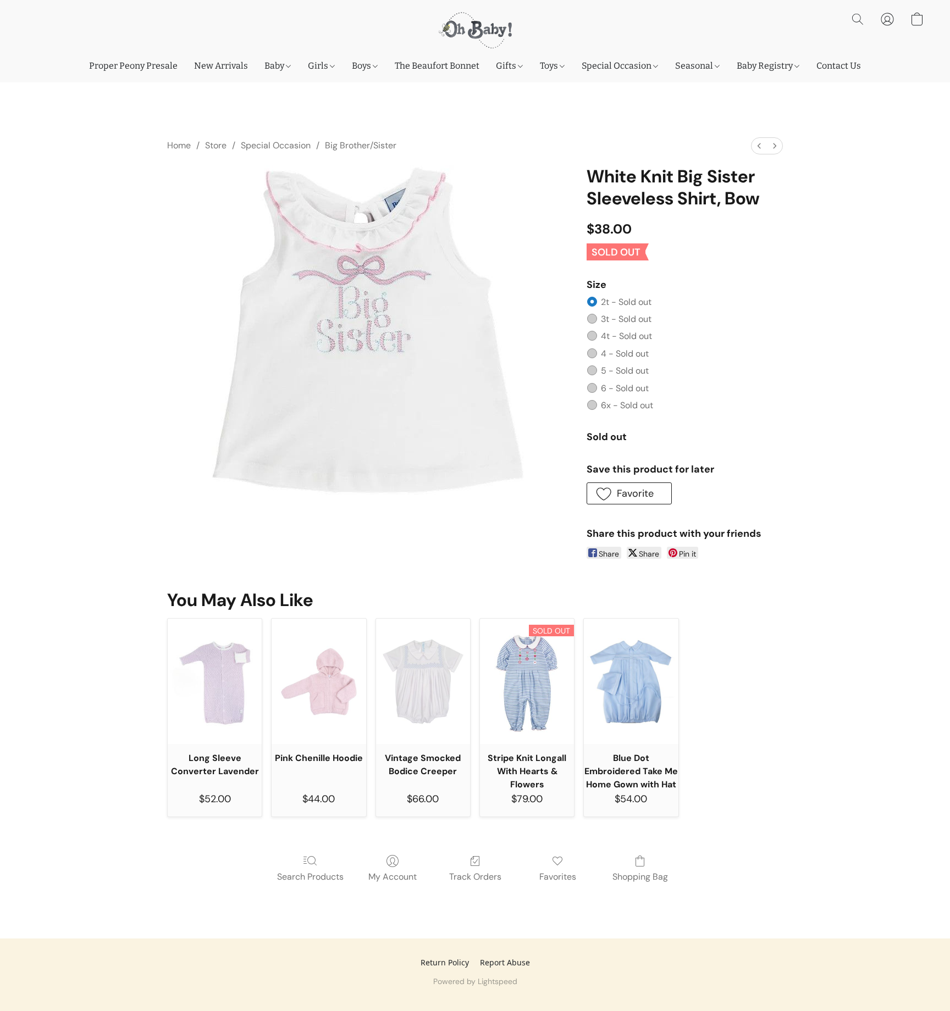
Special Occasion (617, 65)
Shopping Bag (640, 876)
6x (627, 405)
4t (626, 336)
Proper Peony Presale (133, 65)
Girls (319, 65)
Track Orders (475, 876)
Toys (550, 65)
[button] (474, 30)
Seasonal (695, 65)
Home (179, 145)
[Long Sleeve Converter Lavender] (215, 681)
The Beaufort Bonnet (437, 65)
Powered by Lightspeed (475, 981)
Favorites (557, 876)
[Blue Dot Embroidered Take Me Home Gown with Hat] (631, 681)
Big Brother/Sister (360, 145)
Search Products (310, 876)
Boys (362, 65)
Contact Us (838, 65)
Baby (275, 65)
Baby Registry (765, 65)
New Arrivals (221, 65)
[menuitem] (759, 146)
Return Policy (445, 962)
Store (216, 145)
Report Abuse (505, 962)
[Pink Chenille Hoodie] (319, 681)
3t (626, 319)
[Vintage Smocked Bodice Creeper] (423, 681)
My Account (392, 876)
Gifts (507, 65)
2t (626, 302)
